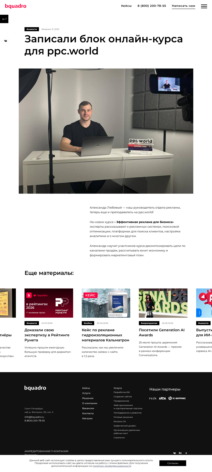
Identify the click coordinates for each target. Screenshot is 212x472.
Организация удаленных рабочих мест (127, 432)
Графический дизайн (125, 425)
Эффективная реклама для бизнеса (144, 222)
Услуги (86, 393)
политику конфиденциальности (112, 466)
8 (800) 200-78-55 (152, 6)
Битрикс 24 (120, 421)
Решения (87, 398)
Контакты (88, 413)
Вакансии (88, 408)
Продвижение (121, 401)
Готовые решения (123, 417)
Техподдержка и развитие (128, 412)
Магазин (87, 418)
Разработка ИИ (122, 392)
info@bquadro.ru (34, 417)
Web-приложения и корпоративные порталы (128, 407)
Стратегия (119, 437)
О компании (89, 403)
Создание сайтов (123, 396)
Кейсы (86, 388)
